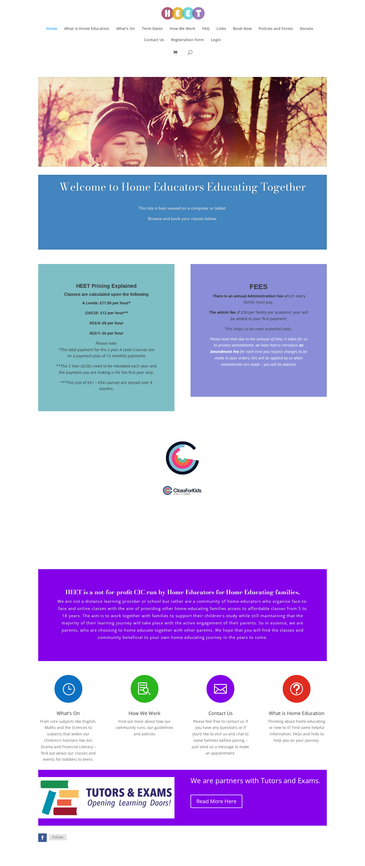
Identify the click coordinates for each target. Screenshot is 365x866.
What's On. (182, 139)
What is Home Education (86, 29)
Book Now (242, 29)
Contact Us (154, 40)
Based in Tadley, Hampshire (182, 111)
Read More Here (216, 801)
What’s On (125, 29)
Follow (57, 837)
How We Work (182, 29)
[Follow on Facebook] (42, 837)
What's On (68, 713)
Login (216, 40)
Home (51, 29)
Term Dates (152, 29)
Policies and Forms (276, 29)
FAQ (205, 29)
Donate (306, 29)
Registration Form (187, 40)
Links (221, 29)
